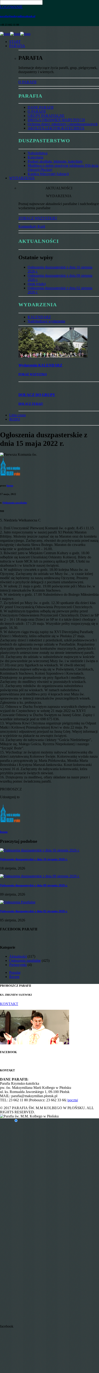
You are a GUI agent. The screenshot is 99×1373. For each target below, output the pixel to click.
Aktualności (18, 956)
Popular (14, 972)
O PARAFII (27, 82)
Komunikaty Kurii (31, 226)
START (15, 42)
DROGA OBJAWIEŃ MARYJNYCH (56, 120)
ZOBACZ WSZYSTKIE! (37, 218)
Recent (14, 977)
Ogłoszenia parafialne (15, 502)
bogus (10, 485)
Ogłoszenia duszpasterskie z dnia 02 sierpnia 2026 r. (33, 911)
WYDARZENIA (22, 178)
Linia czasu (17, 415)
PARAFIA (17, 46)
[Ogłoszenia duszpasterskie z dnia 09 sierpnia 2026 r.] (39, 876)
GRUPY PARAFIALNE (46, 116)
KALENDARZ (39, 317)
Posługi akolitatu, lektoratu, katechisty (55, 161)
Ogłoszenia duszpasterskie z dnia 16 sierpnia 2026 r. (33, 859)
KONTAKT (9, 1004)
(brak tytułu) (37, 284)
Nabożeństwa (37, 153)
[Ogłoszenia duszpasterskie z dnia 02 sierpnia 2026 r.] (17, 902)
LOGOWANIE (11, 7)
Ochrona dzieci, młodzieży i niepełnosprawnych (63, 124)
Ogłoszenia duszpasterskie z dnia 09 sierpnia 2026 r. (33, 885)
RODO (14, 419)
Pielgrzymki (18, 965)
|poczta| (72, 1100)
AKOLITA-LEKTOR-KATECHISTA (56, 128)
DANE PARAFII (40, 107)
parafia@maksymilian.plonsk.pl (17, 16)
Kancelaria (35, 157)
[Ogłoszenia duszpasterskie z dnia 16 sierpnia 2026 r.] (39, 850)
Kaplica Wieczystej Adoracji (48, 174)
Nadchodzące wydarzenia (46, 321)
